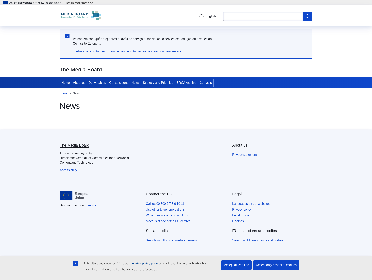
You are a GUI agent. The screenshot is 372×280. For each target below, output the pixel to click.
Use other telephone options (165, 209)
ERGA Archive (186, 82)
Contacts (206, 82)
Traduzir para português (89, 51)
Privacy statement (244, 154)
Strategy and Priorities (158, 82)
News (136, 82)
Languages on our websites (251, 203)
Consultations (118, 82)
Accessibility (68, 170)
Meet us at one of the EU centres (168, 221)
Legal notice (240, 215)
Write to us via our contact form (167, 215)
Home (65, 82)
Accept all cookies (236, 265)
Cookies (238, 221)
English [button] (210, 16)
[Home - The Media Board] (81, 15)
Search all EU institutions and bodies (257, 240)
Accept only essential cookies (276, 265)
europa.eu (92, 205)
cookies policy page (144, 263)
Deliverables (97, 82)
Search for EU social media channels (171, 240)
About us (79, 82)
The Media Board (74, 145)
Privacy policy (241, 209)
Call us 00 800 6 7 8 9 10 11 (165, 203)
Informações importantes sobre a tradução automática (144, 51)
